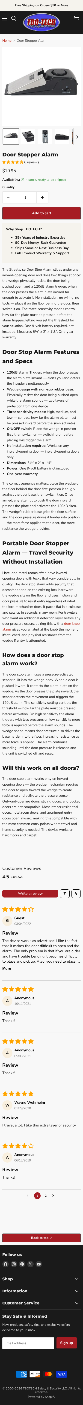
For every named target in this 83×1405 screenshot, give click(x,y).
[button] (11, 136)
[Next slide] (77, 136)
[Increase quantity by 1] (42, 197)
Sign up (66, 1342)
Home (7, 41)
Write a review (30, 893)
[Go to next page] (54, 1196)
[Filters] (65, 893)
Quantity (8, 187)
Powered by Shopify (41, 1397)
